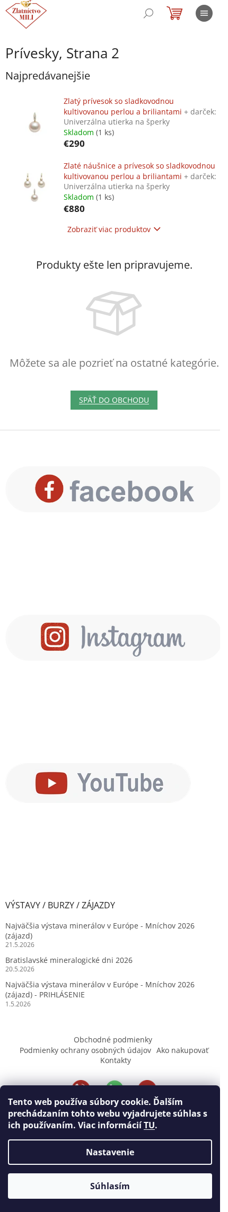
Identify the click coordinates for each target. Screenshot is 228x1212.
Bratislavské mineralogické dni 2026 (69, 960)
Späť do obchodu (114, 400)
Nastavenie (110, 1152)
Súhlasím (110, 1186)
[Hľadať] (148, 13)
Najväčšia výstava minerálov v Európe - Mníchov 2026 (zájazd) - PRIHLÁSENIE (100, 989)
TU (149, 1125)
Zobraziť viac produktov (109, 229)
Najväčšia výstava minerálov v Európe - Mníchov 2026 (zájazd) (100, 931)
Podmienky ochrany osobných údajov (85, 1050)
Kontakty (115, 1060)
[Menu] (204, 13)
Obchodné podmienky (113, 1039)
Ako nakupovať (182, 1050)
